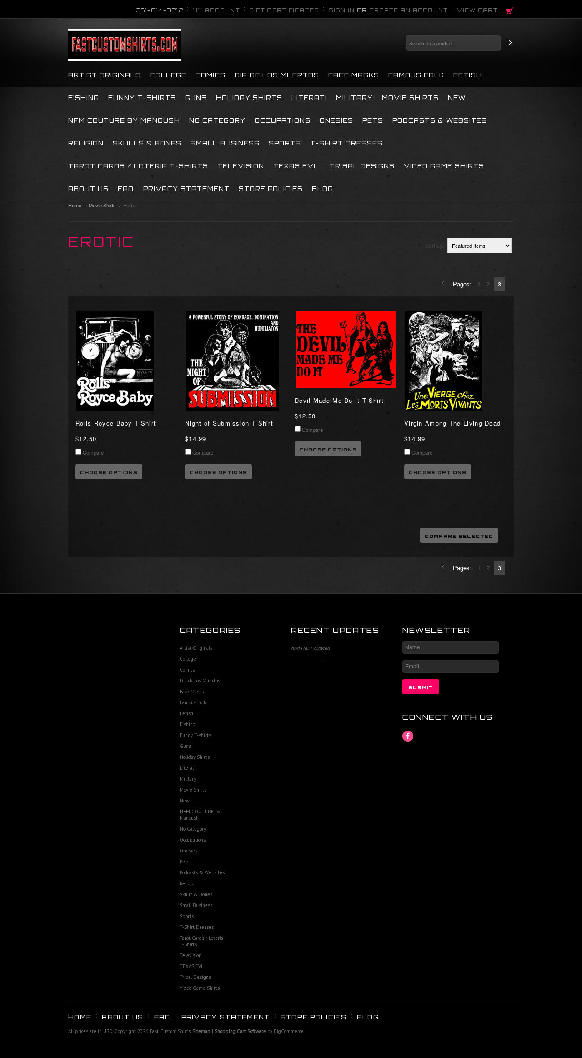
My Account (216, 10)
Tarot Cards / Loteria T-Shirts (138, 166)
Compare (93, 452)
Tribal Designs (362, 166)
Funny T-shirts (142, 97)
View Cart (477, 10)
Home (74, 205)
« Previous (444, 283)
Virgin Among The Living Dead (452, 423)
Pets (372, 120)
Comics (211, 75)
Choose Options (109, 472)
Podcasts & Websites (439, 120)
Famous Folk (416, 75)
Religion (86, 143)
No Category (217, 120)
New (457, 97)
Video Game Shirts (444, 166)
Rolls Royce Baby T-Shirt (115, 423)
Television (240, 166)
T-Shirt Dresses (346, 143)
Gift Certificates (284, 10)
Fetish (467, 75)
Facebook (408, 736)
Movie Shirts (410, 97)
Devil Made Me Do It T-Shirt (339, 400)
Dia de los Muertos (277, 75)
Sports (285, 143)
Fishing (83, 97)
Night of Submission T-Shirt (229, 423)
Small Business (225, 143)
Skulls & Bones (147, 143)
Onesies (336, 120)
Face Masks (353, 75)
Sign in (342, 10)
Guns (196, 97)
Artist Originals (104, 75)
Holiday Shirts (249, 97)
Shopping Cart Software (240, 1031)
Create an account (408, 10)
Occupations (283, 120)
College (168, 75)
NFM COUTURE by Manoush (124, 120)
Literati (309, 97)
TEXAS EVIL (297, 166)
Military (354, 97)
